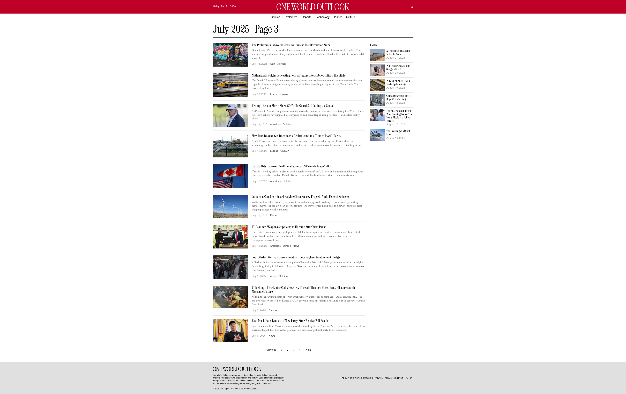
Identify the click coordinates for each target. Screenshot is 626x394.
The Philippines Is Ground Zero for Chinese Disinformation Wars (291, 45)
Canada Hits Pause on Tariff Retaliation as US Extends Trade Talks (291, 166)
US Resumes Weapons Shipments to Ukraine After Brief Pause (289, 227)
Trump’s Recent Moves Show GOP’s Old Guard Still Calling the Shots (292, 106)
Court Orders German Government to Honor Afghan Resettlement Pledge (296, 257)
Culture (273, 310)
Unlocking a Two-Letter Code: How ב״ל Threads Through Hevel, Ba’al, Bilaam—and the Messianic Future (304, 290)
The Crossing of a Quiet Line (398, 132)
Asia (272, 63)
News (296, 245)
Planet (273, 215)
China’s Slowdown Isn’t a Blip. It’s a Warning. (398, 97)
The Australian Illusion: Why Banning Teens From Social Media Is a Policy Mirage (399, 116)
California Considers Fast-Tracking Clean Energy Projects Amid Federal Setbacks (300, 197)
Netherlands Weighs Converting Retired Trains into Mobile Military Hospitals (298, 75)
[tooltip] (407, 378)
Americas (275, 124)
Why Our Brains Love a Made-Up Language (398, 82)
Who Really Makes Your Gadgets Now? (398, 67)
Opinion (281, 63)
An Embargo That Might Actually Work (398, 52)
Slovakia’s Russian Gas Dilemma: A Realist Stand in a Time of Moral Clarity (296, 136)
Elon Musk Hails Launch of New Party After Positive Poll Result (290, 321)
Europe (274, 94)
